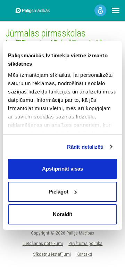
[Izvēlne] (116, 10)
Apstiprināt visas (62, 169)
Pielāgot (58, 192)
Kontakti (84, 254)
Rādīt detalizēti (85, 147)
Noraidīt (62, 214)
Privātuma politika (85, 243)
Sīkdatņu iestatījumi (52, 254)
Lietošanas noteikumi (43, 243)
